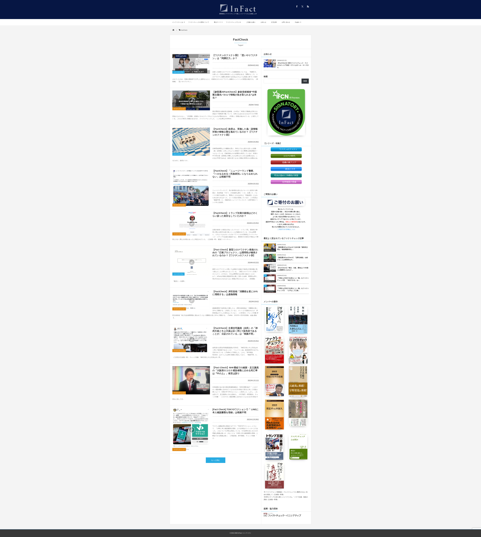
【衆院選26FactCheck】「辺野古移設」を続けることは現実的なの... (292, 259)
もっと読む (215, 460)
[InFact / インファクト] (238, 12)
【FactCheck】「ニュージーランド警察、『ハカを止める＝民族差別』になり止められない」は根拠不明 (235, 174)
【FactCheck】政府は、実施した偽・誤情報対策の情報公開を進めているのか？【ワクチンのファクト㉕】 (235, 132)
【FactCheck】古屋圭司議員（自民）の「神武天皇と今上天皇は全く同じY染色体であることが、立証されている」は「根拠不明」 (235, 331)
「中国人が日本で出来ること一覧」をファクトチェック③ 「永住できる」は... (293, 279)
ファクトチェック (179, 109)
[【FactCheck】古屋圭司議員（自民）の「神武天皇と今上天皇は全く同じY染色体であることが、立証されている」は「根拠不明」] (191, 339)
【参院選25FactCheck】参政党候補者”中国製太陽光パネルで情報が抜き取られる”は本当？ (234, 95)
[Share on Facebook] (297, 6)
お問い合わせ (286, 22)
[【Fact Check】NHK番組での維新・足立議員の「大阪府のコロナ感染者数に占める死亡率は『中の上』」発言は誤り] (191, 380)
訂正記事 (274, 22)
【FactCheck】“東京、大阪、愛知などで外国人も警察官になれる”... (292, 269)
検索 (266, 76)
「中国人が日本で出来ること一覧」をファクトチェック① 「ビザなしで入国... (293, 289)
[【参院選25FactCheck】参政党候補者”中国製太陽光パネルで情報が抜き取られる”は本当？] (191, 100)
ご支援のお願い (251, 22)
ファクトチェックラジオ (233, 22)
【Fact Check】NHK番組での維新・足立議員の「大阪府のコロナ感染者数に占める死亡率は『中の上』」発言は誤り (235, 370)
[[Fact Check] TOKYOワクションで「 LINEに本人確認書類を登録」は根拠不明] (191, 429)
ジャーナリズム (178, 72)
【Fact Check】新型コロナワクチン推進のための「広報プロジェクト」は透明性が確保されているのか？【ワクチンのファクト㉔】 (235, 252)
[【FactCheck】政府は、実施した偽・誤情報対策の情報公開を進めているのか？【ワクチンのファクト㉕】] (191, 142)
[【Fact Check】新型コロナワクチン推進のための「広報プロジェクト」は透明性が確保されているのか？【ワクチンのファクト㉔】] (191, 262)
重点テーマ (217, 22)
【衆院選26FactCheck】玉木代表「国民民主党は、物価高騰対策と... (292, 248)
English (297, 22)
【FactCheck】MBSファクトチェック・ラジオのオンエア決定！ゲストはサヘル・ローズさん (293, 65)
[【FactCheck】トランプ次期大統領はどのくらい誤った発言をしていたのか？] (191, 223)
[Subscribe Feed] (308, 6)
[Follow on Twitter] (302, 6)
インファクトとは (177, 22)
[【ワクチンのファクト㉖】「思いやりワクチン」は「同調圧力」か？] (191, 64)
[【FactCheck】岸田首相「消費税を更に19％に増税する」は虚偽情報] (191, 300)
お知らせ (263, 22)
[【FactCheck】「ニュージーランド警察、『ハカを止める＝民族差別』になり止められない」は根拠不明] (191, 188)
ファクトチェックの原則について (198, 22)
